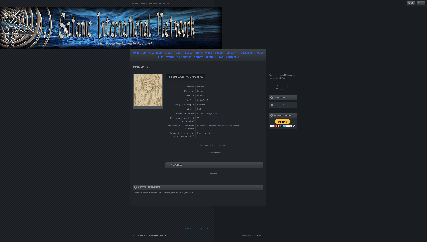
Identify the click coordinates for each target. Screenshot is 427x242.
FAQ (187, 229)
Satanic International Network (150, 3)
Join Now (283, 105)
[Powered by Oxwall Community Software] (252, 235)
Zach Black (206, 229)
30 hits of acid (195, 229)
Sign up (421, 3)
